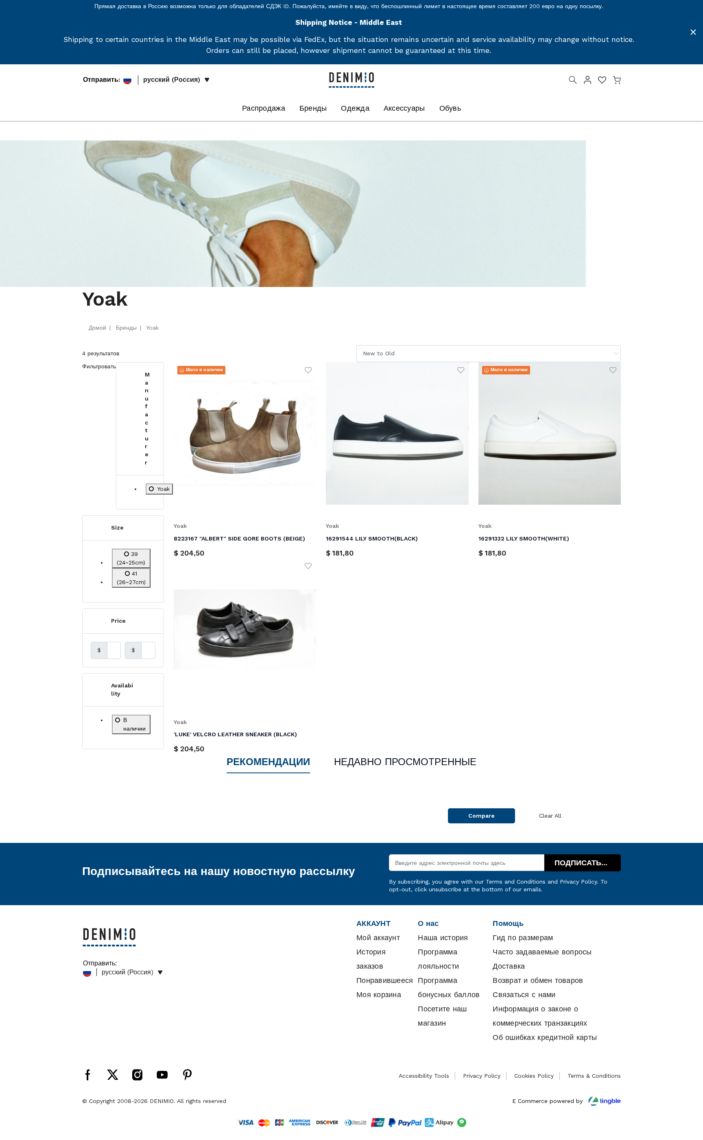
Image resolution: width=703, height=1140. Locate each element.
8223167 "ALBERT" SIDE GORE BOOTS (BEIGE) (239, 538)
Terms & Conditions (594, 1075)
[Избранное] (308, 369)
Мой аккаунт (378, 938)
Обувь (450, 108)
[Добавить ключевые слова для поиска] (573, 81)
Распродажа (263, 108)
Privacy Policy (578, 881)
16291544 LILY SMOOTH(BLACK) (372, 538)
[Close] (693, 32)
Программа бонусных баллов (449, 987)
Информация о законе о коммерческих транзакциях (540, 1016)
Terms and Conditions (516, 881)
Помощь (508, 923)
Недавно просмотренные (405, 762)
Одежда (355, 108)
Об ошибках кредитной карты (545, 1037)
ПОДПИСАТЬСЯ (583, 863)
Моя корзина (378, 995)
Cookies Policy (534, 1075)
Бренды (313, 108)
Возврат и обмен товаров (538, 980)
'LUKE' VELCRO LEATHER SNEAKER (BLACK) (235, 734)
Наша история (443, 938)
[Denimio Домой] (351, 79)
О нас (428, 923)
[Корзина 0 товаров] (617, 81)
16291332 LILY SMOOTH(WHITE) (523, 538)
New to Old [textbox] (379, 353)
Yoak (180, 526)
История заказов (371, 959)
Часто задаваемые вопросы (542, 952)
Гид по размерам (523, 938)
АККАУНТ (373, 923)
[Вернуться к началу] (684, 1091)
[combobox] (488, 353)
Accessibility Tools (424, 1075)
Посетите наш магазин (442, 1016)
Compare (481, 815)
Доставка (509, 966)
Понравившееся (384, 980)
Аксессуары (404, 108)
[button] (587, 81)
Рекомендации (268, 762)
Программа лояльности (438, 959)
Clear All (550, 815)
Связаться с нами (524, 995)
